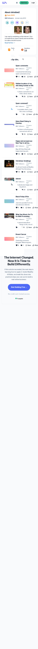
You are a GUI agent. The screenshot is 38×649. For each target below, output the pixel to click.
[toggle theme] (17, 2)
